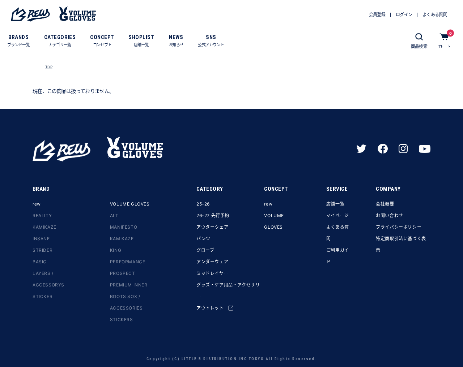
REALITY (42, 215)
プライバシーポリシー (398, 227)
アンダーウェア (212, 261)
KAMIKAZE (44, 227)
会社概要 (385, 204)
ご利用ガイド (337, 255)
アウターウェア (212, 227)
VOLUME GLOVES (130, 204)
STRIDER (42, 250)
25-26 (203, 204)
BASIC (40, 261)
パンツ (203, 238)
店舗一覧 (335, 204)
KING (115, 250)
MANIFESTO (123, 227)
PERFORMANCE (127, 261)
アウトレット (210, 308)
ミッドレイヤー (212, 273)
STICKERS (121, 319)
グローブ (205, 250)
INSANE (41, 238)
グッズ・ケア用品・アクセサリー (228, 290)
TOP (48, 67)
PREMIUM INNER (129, 285)
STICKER (42, 296)
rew (37, 204)
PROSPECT (122, 273)
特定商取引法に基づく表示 (401, 244)
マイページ (337, 215)
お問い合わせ (389, 215)
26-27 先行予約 (212, 215)
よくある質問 (337, 232)
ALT (114, 215)
